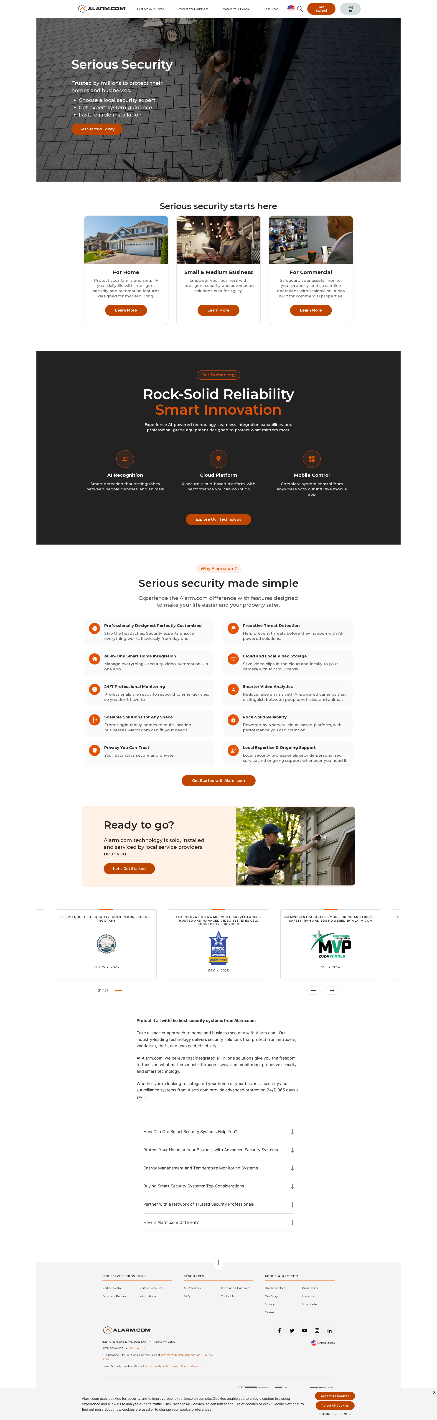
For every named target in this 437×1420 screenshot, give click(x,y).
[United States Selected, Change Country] (291, 8)
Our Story (271, 1296)
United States (326, 1342)
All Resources (192, 1288)
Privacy (270, 1304)
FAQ (187, 1296)
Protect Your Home (150, 9)
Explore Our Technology (218, 519)
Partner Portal (112, 1288)
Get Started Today (96, 129)
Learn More (126, 310)
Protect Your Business (193, 9)
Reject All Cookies (335, 1405)
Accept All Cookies (335, 1396)
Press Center (310, 1288)
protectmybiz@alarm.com (179, 1355)
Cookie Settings (335, 1414)
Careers (269, 1312)
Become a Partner (114, 1296)
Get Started (321, 8)
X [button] (434, 1392)
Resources (271, 9)
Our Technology (275, 1288)
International (148, 1296)
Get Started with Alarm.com (218, 780)
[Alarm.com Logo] (127, 1332)
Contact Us (228, 1296)
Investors (308, 1296)
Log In (350, 8)
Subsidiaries (309, 1304)
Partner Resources (151, 1288)
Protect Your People (236, 9)
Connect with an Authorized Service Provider (172, 1366)
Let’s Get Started (129, 869)
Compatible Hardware (235, 1288)
